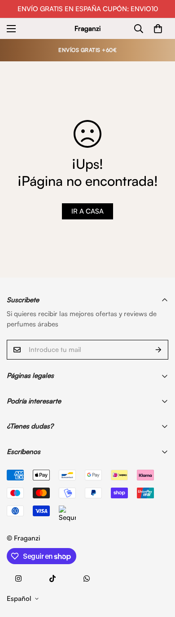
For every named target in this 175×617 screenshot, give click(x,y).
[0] (158, 28)
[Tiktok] (52, 578)
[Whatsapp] (86, 578)
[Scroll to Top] (159, 569)
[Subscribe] (158, 350)
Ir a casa (87, 211)
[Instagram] (18, 578)
